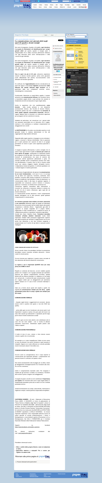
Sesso (40, 7)
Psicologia (55, 93)
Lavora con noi (19, 476)
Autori (52, 35)
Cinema (46, 4)
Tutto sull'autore (71, 67)
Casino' (76, 72)
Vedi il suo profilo (58, 67)
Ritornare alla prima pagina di (27, 456)
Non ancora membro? (73, 40)
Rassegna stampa (47, 473)
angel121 (81, 51)
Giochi (46, 35)
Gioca (80, 77)
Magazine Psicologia (21, 35)
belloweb (80, 58)
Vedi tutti (56, 87)
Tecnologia (67, 4)
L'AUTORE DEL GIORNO (69, 49)
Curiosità (78, 4)
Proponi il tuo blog (72, 42)
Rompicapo (84, 72)
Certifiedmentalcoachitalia (21, 44)
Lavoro (74, 7)
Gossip (84, 4)
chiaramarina (81, 61)
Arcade (69, 72)
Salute (50, 7)
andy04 (80, 54)
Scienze (56, 7)
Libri (57, 4)
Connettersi (77, 1)
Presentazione (33, 473)
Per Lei (34, 7)
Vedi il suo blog (58, 69)
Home (17, 1)
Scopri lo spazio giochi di (73, 94)
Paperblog (22, 6)
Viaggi (61, 4)
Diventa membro (80, 67)
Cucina (45, 7)
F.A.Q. (45, 475)
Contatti (17, 475)
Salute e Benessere (57, 95)
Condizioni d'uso (33, 475)
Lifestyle (69, 7)
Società (35, 4)
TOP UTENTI (78, 48)
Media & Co (62, 7)
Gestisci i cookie (47, 476)
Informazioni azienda (34, 476)
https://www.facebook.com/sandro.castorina (27, 427)
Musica (51, 4)
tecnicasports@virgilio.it (25, 433)
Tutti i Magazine (82, 7)
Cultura (40, 4)
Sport (73, 4)
